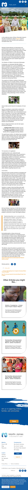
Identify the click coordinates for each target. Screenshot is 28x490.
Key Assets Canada (18, 446)
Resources (4, 448)
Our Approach (5, 458)
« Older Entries (6, 392)
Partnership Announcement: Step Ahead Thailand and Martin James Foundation (13, 377)
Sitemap (4, 454)
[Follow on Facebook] (25, 471)
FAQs (3, 460)
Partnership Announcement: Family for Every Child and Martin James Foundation (13, 341)
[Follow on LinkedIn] (23, 471)
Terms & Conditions (15, 463)
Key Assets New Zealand (20, 448)
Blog (3, 446)
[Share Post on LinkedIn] (15, 264)
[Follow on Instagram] (20, 471)
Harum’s (18, 38)
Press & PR (4, 444)
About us (4, 456)
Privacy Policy (5, 463)
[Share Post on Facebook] (12, 264)
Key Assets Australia (19, 444)
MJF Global (16, 449)
